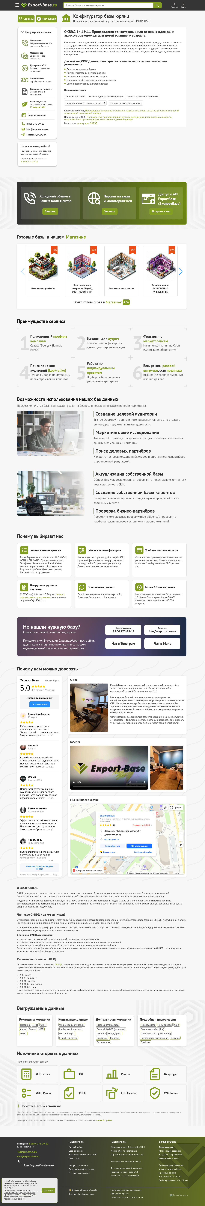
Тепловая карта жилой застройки (126, 1168)
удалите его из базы (92, 1115)
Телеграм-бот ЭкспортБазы (81, 1194)
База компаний (76, 1151)
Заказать (50, 211)
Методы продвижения (79, 1173)
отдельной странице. (104, 1120)
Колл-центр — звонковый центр (126, 1161)
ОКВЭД (58, 964)
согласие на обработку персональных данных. (17, 1197)
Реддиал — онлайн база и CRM (125, 1172)
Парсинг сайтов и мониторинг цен (127, 1155)
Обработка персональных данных (127, 1197)
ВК (35, 1151)
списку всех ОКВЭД (87, 123)
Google (93, 1190)
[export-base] (39, 5)
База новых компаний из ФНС (83, 1155)
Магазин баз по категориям (124, 1151)
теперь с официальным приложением (42, 596)
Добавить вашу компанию (171, 1165)
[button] (181, 271)
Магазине (76, 237)
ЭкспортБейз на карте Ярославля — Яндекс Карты (40, 874)
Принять (48, 1190)
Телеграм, (22, 1151)
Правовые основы (167, 1173)
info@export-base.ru (28, 1156)
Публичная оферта (120, 1194)
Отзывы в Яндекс (80, 1190)
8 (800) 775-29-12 (29, 161)
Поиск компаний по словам (82, 1169)
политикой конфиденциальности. (19, 1192)
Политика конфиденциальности (126, 1190)
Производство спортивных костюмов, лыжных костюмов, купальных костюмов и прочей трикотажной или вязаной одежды (121, 111)
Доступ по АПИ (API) (78, 1165)
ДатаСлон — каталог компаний (125, 1176)
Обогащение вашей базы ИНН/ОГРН (128, 1147)
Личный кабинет (76, 1147)
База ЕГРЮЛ (74, 1158)
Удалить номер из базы (170, 1169)
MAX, (31, 1151)
